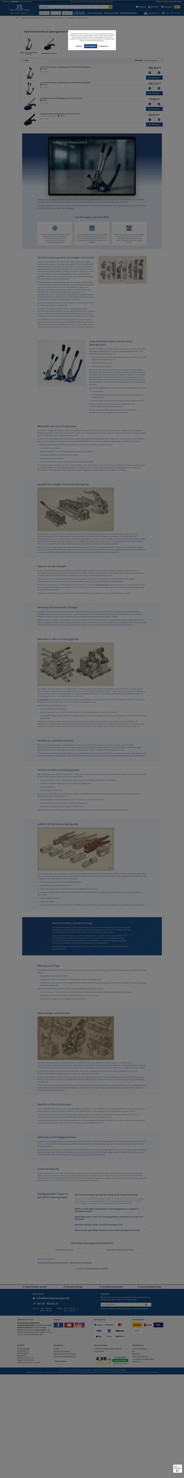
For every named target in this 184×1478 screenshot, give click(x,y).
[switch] (178, 1471)
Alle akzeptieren (90, 46)
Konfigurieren (103, 46)
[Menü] (181, 1466)
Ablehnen (79, 46)
